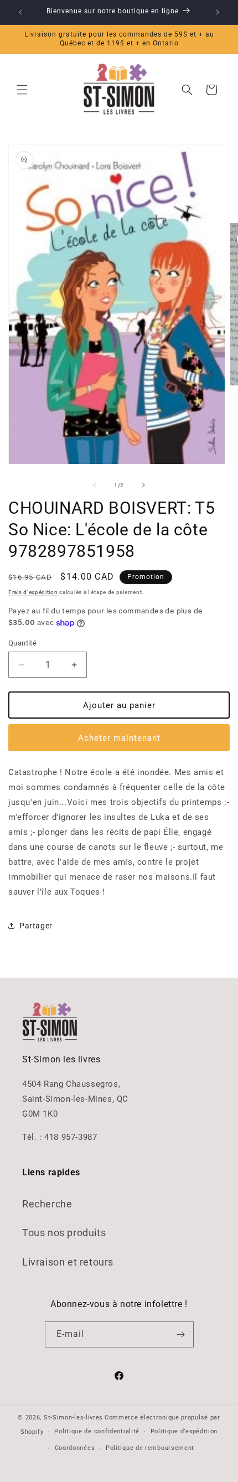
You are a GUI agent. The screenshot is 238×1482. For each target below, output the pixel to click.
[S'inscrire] (181, 1334)
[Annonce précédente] (20, 12)
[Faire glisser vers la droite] (143, 485)
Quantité (22, 643)
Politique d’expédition (184, 1431)
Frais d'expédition (33, 592)
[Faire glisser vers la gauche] (94, 485)
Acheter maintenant (119, 738)
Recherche (47, 1204)
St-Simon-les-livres (73, 1417)
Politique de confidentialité (96, 1431)
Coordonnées (75, 1448)
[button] (22, 90)
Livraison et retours (67, 1262)
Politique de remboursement (150, 1448)
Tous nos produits (64, 1232)
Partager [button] (36, 925)
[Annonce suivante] (217, 12)
